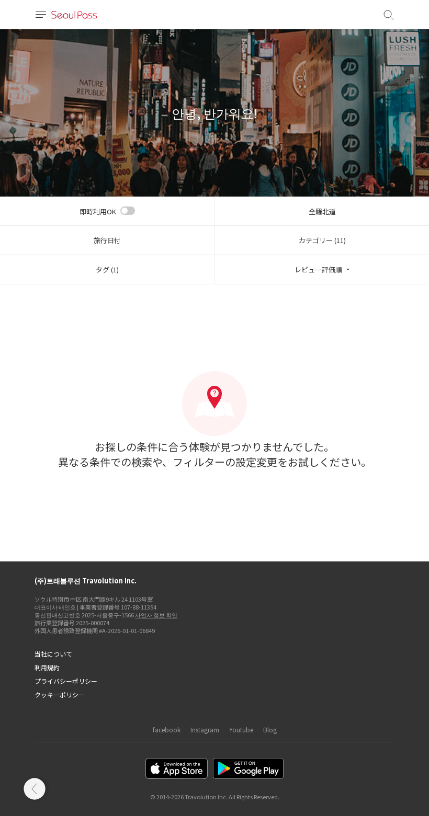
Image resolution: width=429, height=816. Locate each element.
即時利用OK (98, 211)
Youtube (241, 729)
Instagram (204, 729)
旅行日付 (107, 240)
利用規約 (47, 667)
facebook (166, 729)
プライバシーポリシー (66, 680)
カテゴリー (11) (322, 240)
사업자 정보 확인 (156, 615)
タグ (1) (107, 269)
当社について (53, 653)
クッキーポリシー (60, 694)
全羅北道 (322, 211)
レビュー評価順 (318, 269)
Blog (270, 729)
